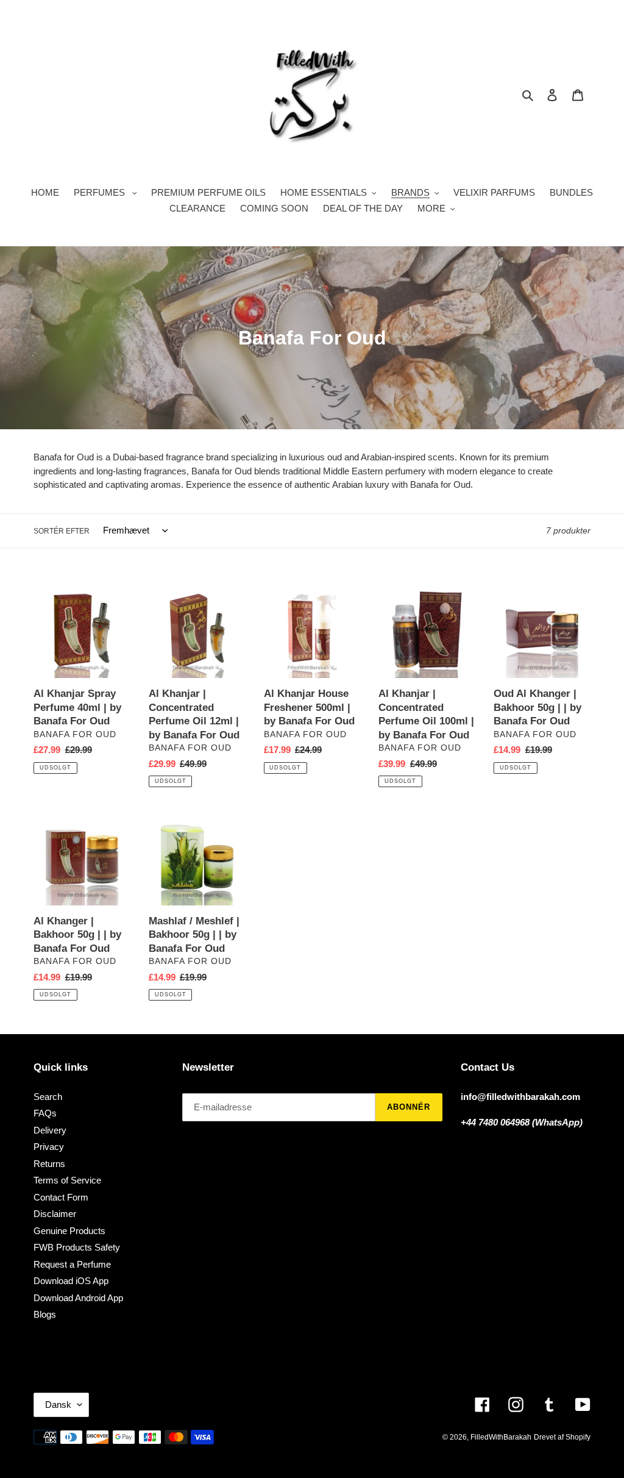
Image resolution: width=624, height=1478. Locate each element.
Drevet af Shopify (562, 1437)
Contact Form (61, 1197)
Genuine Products (69, 1231)
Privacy (49, 1146)
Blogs (45, 1314)
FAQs (45, 1113)
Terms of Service (67, 1180)
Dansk (58, 1404)
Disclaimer (55, 1213)
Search (48, 1096)
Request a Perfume (72, 1264)
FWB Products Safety (77, 1247)
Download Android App (78, 1298)
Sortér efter (62, 531)
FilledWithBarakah (500, 1437)
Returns (49, 1163)
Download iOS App (71, 1281)
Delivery (50, 1130)
